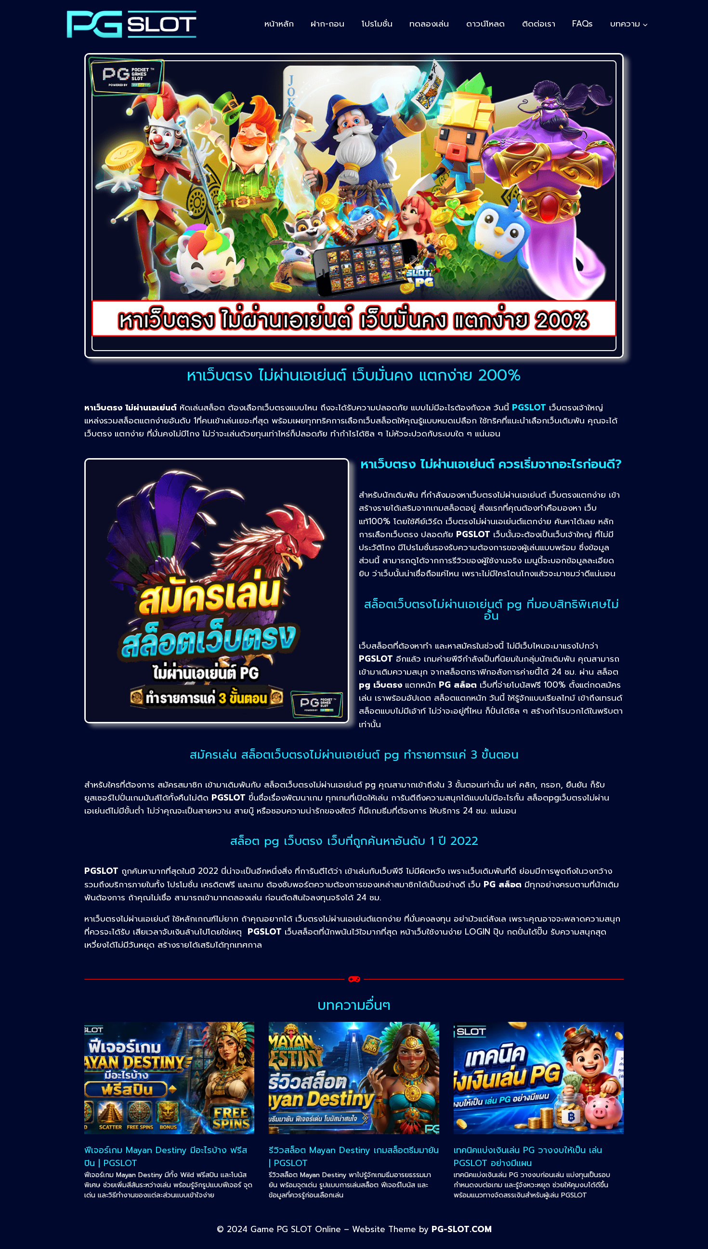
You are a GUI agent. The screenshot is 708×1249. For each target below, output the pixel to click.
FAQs (582, 23)
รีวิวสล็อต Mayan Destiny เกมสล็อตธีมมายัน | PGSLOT (354, 1156)
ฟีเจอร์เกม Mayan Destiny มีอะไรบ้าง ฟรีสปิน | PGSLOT (165, 1156)
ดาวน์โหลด (485, 23)
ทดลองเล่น (429, 23)
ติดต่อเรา (538, 23)
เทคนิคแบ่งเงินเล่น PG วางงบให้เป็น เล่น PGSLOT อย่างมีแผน (528, 1156)
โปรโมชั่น (377, 23)
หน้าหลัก (279, 23)
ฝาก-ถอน (327, 23)
